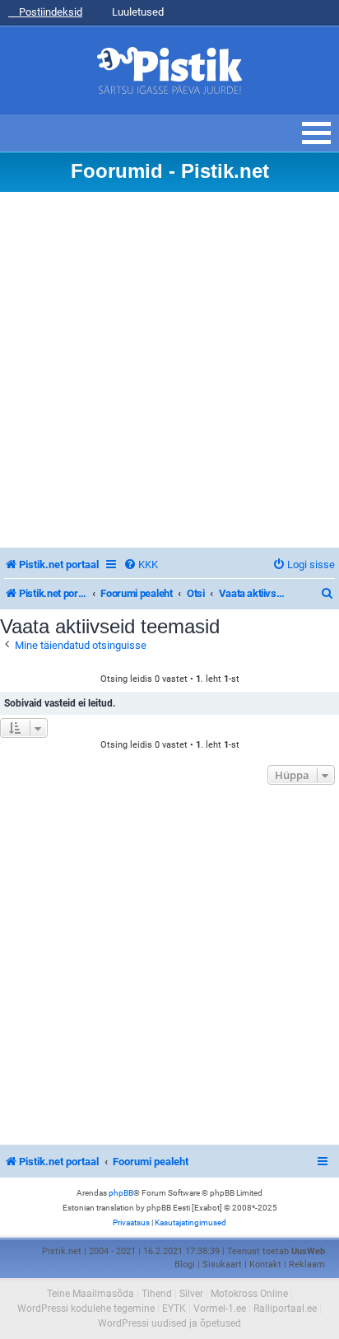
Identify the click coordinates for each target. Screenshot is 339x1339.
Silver (191, 1293)
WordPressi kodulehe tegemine (86, 1308)
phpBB (121, 1192)
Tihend (157, 1293)
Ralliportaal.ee (285, 1308)
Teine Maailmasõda (90, 1293)
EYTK (174, 1308)
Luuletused (136, 12)
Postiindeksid (49, 12)
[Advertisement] (169, 369)
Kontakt (265, 1264)
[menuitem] (140, 564)
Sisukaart (222, 1264)
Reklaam (307, 1264)
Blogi (184, 1264)
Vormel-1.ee (219, 1308)
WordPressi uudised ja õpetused (169, 1323)
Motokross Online (249, 1293)
